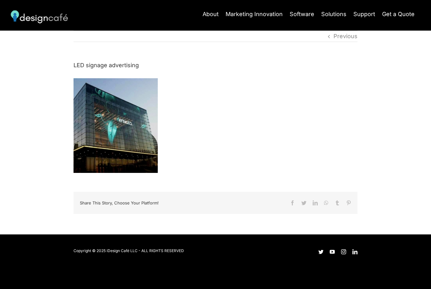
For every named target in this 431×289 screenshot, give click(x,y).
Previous (345, 36)
